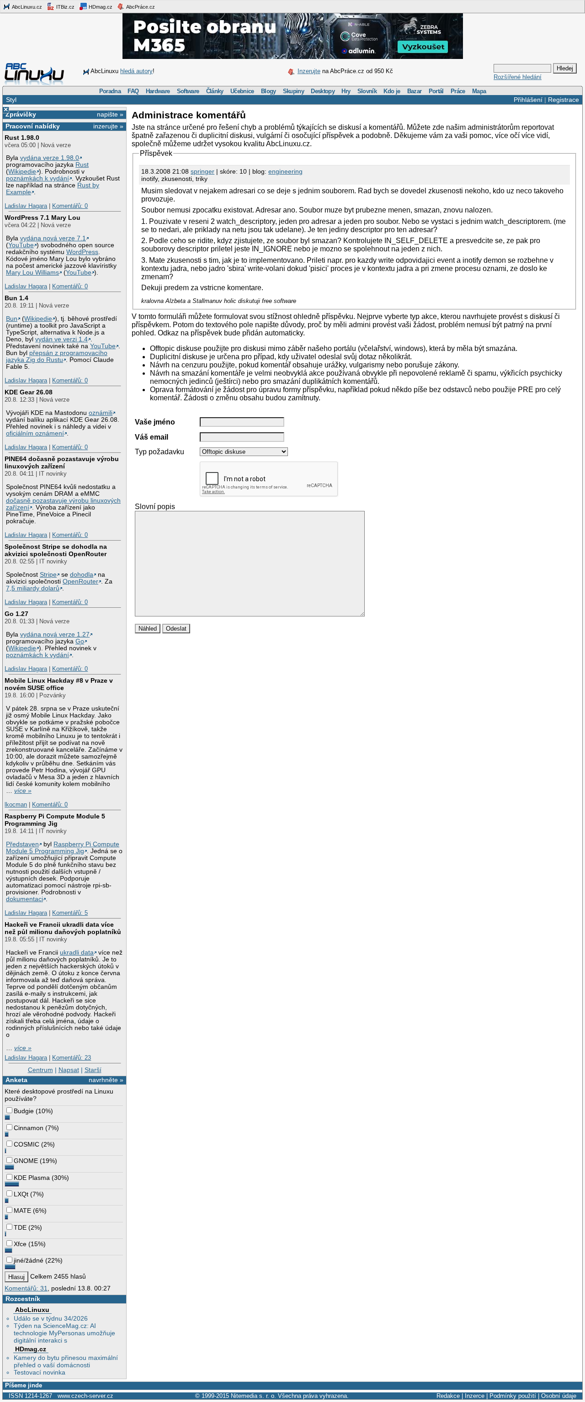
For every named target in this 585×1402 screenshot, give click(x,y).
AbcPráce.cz (140, 7)
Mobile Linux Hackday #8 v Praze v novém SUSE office (59, 684)
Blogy (268, 91)
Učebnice (242, 91)
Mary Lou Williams (32, 272)
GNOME (26, 1160)
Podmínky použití (512, 1395)
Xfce (20, 1244)
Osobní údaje (558, 1395)
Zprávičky (20, 114)
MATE (22, 1210)
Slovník (367, 91)
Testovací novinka (39, 1372)
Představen (22, 844)
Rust (82, 164)
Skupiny (293, 91)
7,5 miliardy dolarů (32, 588)
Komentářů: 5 (70, 912)
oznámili (100, 412)
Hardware (158, 91)
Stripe (48, 574)
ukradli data (77, 952)
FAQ (133, 91)
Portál (436, 91)
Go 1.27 (16, 613)
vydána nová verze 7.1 (53, 238)
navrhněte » (106, 1079)
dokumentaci (24, 899)
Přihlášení (528, 99)
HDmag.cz (99, 7)
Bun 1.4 (16, 298)
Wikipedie (22, 171)
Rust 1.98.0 (22, 137)
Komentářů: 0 (70, 205)
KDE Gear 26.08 (29, 392)
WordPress (82, 252)
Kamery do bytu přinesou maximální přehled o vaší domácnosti (66, 1361)
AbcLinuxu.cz (26, 7)
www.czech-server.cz (85, 1395)
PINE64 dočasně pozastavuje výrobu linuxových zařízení (62, 462)
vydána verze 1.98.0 (49, 157)
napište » (110, 114)
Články (214, 91)
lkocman (16, 804)
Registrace (563, 99)
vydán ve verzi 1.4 (61, 339)
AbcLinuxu (32, 1309)
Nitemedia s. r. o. (253, 1395)
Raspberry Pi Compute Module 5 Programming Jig (55, 820)
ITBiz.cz (64, 7)
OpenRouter (80, 581)
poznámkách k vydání (37, 178)
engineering (285, 171)
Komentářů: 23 (71, 1057)
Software (188, 91)
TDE (20, 1227)
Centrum (40, 1069)
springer (202, 171)
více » (23, 790)
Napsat (68, 1069)
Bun (11, 318)
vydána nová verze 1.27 (55, 634)
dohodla (81, 574)
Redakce (448, 1395)
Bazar (414, 91)
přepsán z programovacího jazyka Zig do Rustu (56, 356)
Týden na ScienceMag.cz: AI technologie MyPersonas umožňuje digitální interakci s (64, 1333)
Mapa (479, 91)
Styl (11, 99)
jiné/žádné (28, 1260)
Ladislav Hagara (26, 205)
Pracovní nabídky (32, 126)
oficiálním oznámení (35, 433)
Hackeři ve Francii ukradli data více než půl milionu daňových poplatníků (63, 928)
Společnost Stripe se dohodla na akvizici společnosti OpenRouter (56, 550)
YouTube (21, 245)
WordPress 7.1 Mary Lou (42, 217)
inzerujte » (108, 126)
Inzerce (474, 1395)
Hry (345, 91)
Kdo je (391, 91)
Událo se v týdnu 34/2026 (51, 1318)
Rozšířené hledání (518, 77)
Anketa (16, 1079)
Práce (458, 91)
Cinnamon (28, 1127)
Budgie (24, 1111)
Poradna (110, 91)
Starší (93, 1069)
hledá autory (136, 71)
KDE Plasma (32, 1177)
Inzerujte (309, 71)
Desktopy (323, 91)
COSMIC (26, 1144)
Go (79, 641)
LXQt (21, 1194)
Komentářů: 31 (26, 1288)
